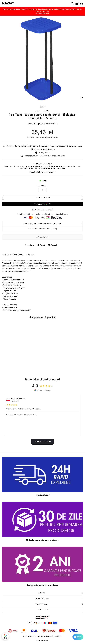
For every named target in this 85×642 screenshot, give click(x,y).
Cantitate (42, 185)
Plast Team (42, 111)
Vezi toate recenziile (42, 441)
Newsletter (42, 610)
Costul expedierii (41, 137)
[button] (77, 637)
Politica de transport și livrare (42, 224)
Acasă (42, 107)
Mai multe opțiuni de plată (42, 209)
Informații (42, 604)
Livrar (42, 593)
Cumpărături (42, 598)
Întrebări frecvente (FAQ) (42, 229)
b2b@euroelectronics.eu (46, 172)
